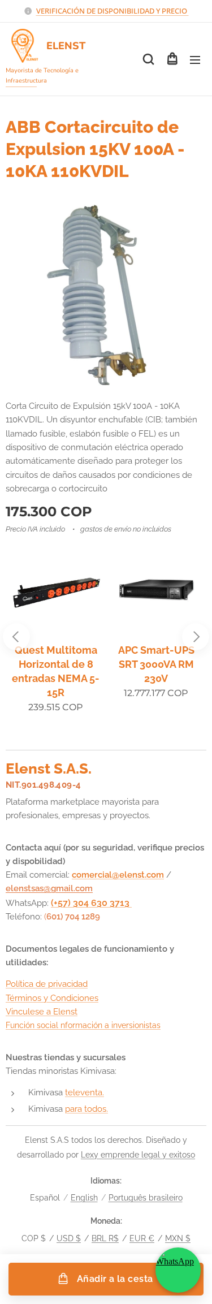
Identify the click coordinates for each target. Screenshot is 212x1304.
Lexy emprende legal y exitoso (138, 1154)
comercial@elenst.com (118, 875)
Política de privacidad (47, 984)
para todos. (86, 1109)
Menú (195, 59)
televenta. (84, 1092)
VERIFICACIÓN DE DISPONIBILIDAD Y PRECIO (112, 11)
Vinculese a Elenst (41, 1012)
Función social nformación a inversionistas (83, 1025)
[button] (148, 59)
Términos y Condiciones (52, 998)
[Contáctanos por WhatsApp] (178, 1270)
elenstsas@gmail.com (49, 888)
